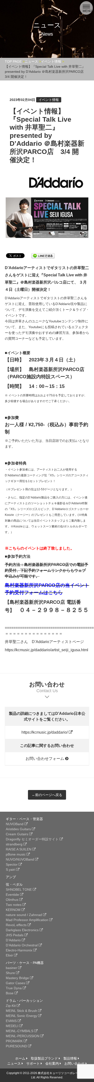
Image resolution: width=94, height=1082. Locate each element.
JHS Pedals (15, 935)
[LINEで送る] (43, 255)
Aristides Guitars (19, 829)
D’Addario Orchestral (22, 945)
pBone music (16, 854)
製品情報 (70, 1058)
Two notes (14, 905)
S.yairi (11, 869)
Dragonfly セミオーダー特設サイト (33, 839)
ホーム (20, 1058)
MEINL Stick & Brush (22, 1011)
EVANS (12, 1021)
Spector (12, 864)
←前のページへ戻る (47, 795)
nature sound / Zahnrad (24, 915)
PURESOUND (17, 1046)
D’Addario (14, 940)
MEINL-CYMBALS (20, 1031)
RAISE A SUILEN (19, 849)
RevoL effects (16, 925)
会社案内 (52, 1063)
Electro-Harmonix (19, 950)
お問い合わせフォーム (45, 759)
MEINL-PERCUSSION (23, 1036)
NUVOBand (15, 824)
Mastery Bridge (18, 978)
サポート (33, 1063)
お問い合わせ (75, 1063)
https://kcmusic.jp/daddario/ (45, 732)
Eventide (13, 894)
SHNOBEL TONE (19, 889)
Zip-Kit (11, 1006)
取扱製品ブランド (45, 1058)
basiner (12, 968)
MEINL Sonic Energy (22, 1016)
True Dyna (14, 988)
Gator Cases (16, 983)
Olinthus (12, 900)
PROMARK (15, 1041)
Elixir (10, 955)
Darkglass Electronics (23, 930)
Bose (10, 993)
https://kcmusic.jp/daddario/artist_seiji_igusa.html (46, 650)
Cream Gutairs (17, 834)
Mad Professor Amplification (27, 920)
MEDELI (12, 1026)
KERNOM (13, 910)
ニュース (14, 1063)
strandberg (14, 844)
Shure (11, 973)
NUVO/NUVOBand (20, 859)
